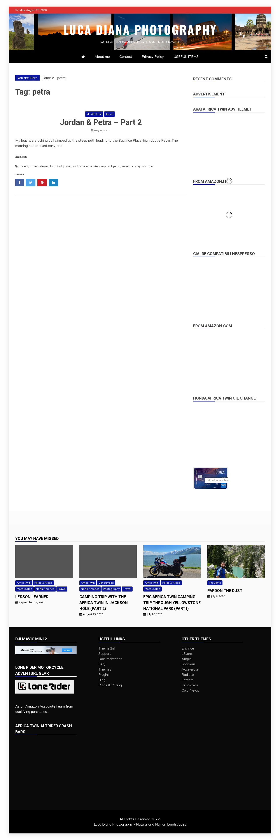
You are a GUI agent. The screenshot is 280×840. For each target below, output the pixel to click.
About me (102, 56)
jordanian (79, 166)
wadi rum (148, 166)
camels (34, 166)
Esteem (188, 680)
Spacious (189, 664)
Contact (125, 56)
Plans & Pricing (110, 685)
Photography (111, 588)
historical (56, 166)
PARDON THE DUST (224, 590)
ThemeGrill (106, 648)
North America (45, 588)
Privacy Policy (153, 56)
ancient (23, 166)
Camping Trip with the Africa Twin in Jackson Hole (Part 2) (103, 602)
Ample (187, 659)
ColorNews (190, 690)
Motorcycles (24, 588)
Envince (188, 648)
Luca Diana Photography (140, 29)
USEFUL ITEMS (186, 56)
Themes (104, 669)
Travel (109, 114)
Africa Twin (24, 582)
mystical (106, 166)
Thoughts (215, 582)
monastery (93, 166)
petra (116, 166)
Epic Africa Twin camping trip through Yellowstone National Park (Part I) (172, 602)
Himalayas (190, 685)
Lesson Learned (31, 596)
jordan (67, 166)
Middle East (94, 114)
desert (44, 166)
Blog (101, 680)
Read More (21, 156)
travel (125, 166)
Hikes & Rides (43, 582)
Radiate (188, 674)
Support (104, 653)
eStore (187, 653)
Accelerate (190, 669)
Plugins (104, 674)
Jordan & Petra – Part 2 (101, 122)
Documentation (110, 659)
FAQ (101, 664)
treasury (135, 166)
